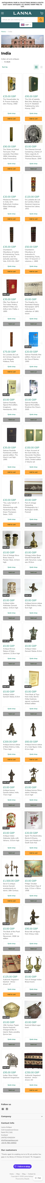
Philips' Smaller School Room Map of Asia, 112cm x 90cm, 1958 (33, 887)
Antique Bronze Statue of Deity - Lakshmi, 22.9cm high (11, 651)
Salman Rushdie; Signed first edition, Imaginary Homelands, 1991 (10, 406)
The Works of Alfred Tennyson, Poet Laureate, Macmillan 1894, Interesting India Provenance (11, 154)
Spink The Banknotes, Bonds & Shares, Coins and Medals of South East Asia (33, 839)
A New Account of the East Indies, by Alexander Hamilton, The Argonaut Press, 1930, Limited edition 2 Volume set (33, 456)
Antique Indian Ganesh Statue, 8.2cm (33, 650)
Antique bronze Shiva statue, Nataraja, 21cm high (33, 792)
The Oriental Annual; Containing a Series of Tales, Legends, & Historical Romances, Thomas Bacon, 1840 (33, 154)
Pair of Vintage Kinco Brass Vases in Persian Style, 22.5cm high (11, 558)
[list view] (41, 67)
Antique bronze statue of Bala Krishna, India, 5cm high (33, 605)
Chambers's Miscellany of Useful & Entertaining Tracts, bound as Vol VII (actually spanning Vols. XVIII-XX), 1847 (11, 255)
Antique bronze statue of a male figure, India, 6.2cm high (33, 746)
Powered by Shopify (22, 1179)
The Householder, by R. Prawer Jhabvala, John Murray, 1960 (11, 101)
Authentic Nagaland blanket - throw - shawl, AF (11, 981)
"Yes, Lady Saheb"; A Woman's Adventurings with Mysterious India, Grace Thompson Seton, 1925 (11, 508)
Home (3, 32)
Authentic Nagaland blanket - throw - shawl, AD (32, 1077)
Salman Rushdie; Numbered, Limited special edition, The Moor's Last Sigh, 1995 (10, 455)
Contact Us (31, 1174)
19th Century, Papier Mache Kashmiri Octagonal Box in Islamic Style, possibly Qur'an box (11, 1029)
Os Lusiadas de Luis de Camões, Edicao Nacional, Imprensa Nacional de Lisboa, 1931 (32, 204)
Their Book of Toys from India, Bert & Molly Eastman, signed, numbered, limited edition (32, 699)
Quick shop (11, 113)
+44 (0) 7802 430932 (8, 1143)
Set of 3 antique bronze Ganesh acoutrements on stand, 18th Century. (11, 887)
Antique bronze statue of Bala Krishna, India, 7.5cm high (11, 746)
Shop (18, 1174)
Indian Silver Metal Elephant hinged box (11, 1076)
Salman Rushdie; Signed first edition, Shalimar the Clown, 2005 (33, 406)
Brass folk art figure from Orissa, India (32, 932)
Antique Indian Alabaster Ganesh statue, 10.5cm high (10, 605)
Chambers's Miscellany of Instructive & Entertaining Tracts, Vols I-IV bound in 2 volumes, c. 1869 (32, 255)
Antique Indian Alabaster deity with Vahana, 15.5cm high (11, 838)
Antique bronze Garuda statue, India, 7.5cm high (11, 792)
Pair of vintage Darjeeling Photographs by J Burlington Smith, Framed (31, 507)
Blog (24, 1174)
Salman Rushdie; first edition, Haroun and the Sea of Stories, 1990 (33, 358)
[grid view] (36, 67)
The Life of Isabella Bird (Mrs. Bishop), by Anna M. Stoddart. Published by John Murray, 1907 (33, 104)
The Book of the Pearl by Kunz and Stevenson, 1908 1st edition (11, 935)
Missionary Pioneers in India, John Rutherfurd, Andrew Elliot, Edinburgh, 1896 (10, 204)
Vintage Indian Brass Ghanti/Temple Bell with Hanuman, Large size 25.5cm (33, 558)
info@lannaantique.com (9, 1140)
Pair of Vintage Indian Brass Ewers (33, 980)
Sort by (5, 67)
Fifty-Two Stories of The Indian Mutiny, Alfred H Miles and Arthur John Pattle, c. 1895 (11, 306)
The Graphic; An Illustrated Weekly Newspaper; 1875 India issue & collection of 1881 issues (32, 308)
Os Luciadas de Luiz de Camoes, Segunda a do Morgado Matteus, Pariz (11, 358)
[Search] (41, 19)
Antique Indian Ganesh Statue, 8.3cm (11, 695)
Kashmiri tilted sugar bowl (33, 1026)
